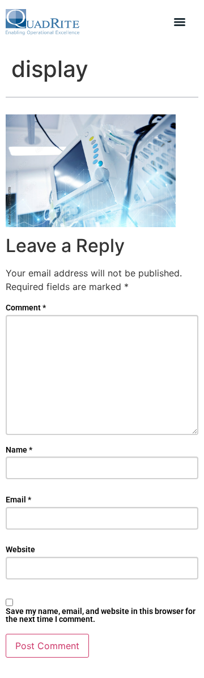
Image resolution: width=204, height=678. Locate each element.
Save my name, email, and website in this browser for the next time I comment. (101, 615)
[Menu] (179, 22)
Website (20, 549)
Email (18, 500)
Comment (26, 308)
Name (19, 450)
